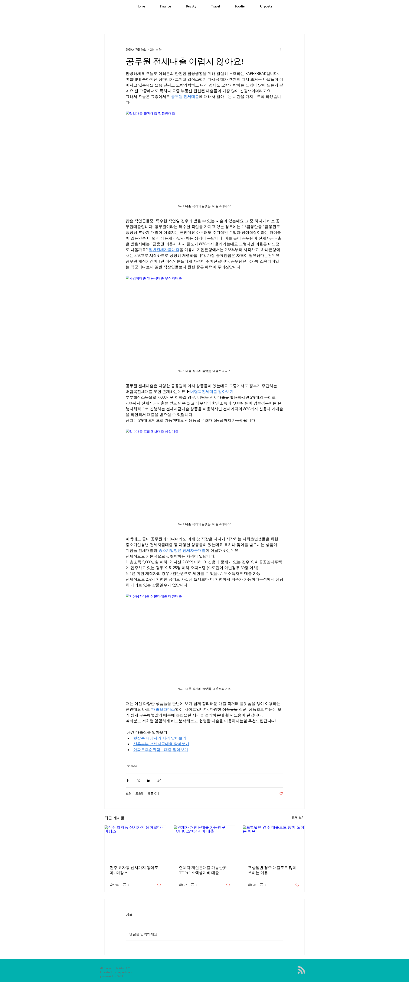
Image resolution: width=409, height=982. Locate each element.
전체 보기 (298, 817)
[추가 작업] (280, 49)
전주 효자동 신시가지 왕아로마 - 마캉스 (134, 870)
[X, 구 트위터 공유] (138, 780)
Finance (132, 766)
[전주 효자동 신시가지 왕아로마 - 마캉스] (135, 842)
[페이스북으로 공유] (128, 780)
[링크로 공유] (159, 780)
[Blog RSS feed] (301, 970)
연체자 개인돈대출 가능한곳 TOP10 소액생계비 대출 (203, 870)
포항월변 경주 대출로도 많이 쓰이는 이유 (272, 870)
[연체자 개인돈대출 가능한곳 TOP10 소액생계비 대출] (204, 842)
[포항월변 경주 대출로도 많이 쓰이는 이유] (273, 842)
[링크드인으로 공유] (149, 780)
